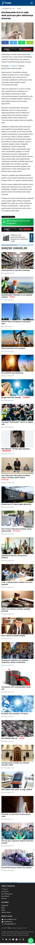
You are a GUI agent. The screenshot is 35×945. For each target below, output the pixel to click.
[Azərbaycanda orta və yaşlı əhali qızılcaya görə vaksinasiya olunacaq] (17, 30)
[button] (30, 42)
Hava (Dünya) (5, 896)
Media (3, 910)
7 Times (8, 928)
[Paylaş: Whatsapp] (21, 42)
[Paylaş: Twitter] (13, 42)
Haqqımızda (4, 905)
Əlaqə (3, 907)
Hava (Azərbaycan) (6, 894)
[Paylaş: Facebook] (5, 42)
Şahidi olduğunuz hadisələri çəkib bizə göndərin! (18, 222)
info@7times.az (8, 921)
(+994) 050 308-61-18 (10, 924)
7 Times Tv (4, 889)
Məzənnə (4, 898)
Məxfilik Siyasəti (6, 912)
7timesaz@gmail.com (10, 919)
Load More (17, 878)
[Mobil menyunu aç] (32, 3)
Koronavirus (5, 891)
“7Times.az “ (13, 66)
